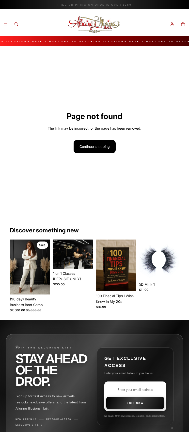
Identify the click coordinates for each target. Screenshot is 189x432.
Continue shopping (94, 146)
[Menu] (5, 24)
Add (46, 287)
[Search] (16, 24)
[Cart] (183, 24)
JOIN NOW (135, 403)
